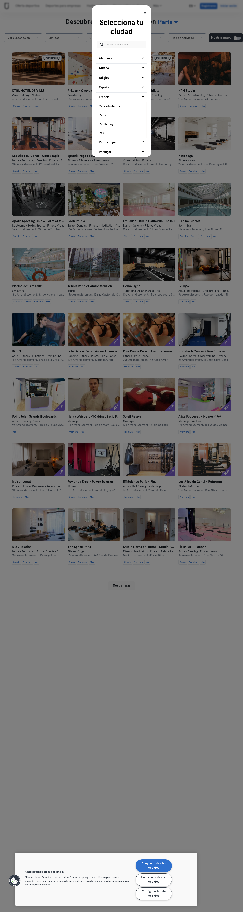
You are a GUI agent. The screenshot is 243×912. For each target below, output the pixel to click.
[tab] (121, 59)
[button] (15, 881)
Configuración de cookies (154, 893)
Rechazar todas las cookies (154, 879)
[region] (106, 879)
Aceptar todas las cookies (154, 865)
